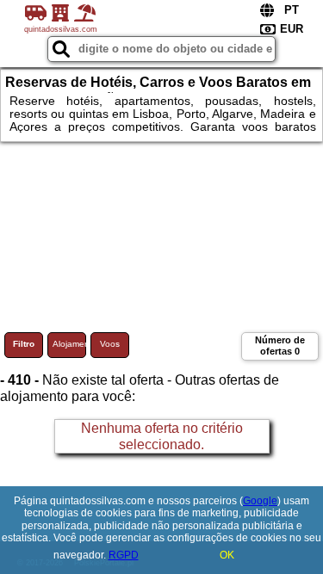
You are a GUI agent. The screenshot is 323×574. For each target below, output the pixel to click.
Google (260, 501)
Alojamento (69, 344)
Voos (110, 344)
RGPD (124, 555)
